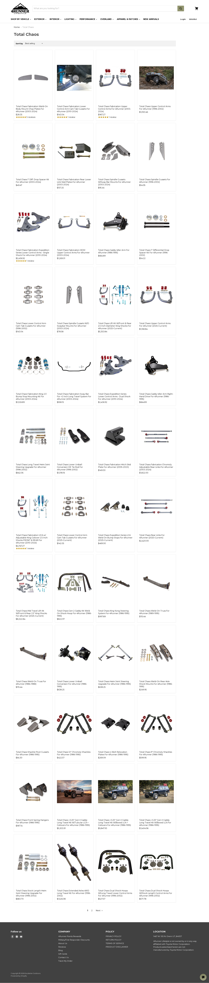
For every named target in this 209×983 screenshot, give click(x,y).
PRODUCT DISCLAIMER (117, 947)
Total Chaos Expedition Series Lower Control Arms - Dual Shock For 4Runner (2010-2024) (114, 396)
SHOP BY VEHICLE (20, 19)
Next (98, 910)
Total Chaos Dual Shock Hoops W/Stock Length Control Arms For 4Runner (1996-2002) (155, 893)
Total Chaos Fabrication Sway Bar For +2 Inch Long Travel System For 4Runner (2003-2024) (74, 396)
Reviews (62, 947)
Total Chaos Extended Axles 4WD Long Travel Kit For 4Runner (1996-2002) (74, 893)
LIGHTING (69, 19)
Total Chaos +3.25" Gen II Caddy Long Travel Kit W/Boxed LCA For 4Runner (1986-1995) (155, 822)
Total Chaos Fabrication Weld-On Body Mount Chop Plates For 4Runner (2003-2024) (32, 109)
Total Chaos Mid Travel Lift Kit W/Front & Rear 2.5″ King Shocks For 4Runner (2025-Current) (31, 613)
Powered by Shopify (19, 976)
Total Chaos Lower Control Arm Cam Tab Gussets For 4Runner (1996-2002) (31, 326)
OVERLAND (106, 19)
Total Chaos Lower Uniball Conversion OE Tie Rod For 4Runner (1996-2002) (70, 467)
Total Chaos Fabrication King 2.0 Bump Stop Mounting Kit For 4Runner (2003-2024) (31, 396)
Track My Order (65, 961)
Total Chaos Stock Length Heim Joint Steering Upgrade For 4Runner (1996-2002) (31, 893)
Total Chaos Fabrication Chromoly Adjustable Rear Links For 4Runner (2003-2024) (156, 467)
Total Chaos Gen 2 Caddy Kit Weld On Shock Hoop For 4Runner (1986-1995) (74, 613)
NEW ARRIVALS (151, 19)
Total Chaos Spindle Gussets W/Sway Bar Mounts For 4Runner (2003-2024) (114, 182)
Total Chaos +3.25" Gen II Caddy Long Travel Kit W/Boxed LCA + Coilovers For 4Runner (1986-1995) (114, 822)
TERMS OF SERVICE (115, 943)
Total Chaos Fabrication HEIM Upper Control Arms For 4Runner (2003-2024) (73, 252)
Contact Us (63, 957)
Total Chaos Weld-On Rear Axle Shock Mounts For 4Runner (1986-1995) (155, 684)
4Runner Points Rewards (69, 936)
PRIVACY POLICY (113, 936)
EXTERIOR (39, 19)
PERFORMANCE (88, 19)
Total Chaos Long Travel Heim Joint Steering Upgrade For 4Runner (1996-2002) (33, 467)
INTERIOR (55, 19)
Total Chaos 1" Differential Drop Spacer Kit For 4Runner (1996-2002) (154, 252)
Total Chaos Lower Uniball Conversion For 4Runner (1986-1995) (72, 684)
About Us (62, 943)
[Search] (180, 8)
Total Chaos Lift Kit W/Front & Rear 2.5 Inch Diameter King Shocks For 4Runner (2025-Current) (114, 326)
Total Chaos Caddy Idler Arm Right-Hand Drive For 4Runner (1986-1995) (156, 396)
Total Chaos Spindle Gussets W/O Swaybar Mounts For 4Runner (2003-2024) (73, 326)
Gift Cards (62, 954)
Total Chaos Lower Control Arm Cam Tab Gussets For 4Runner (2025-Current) (72, 537)
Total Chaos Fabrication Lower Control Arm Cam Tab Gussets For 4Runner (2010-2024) (73, 109)
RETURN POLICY (113, 940)
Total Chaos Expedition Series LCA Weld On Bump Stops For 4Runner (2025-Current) (115, 537)
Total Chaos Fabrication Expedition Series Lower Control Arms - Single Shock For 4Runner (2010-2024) (32, 252)
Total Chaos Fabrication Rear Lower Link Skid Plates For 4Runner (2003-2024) (74, 182)
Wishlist (193, 19)
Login (183, 19)
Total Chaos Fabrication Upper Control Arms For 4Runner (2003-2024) (114, 109)
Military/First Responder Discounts (74, 940)
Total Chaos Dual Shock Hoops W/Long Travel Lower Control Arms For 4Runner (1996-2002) (115, 893)
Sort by (19, 44)
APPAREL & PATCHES (128, 19)
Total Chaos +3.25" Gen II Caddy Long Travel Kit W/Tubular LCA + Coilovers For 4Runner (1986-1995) (73, 822)
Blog (60, 950)
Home (17, 27)
